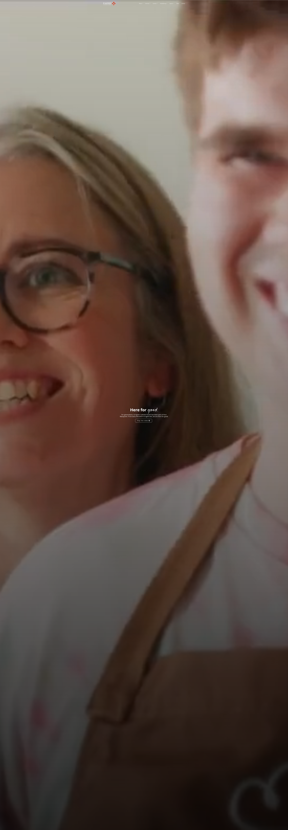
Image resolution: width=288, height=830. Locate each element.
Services (147, 3)
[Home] (109, 3)
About (140, 3)
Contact (183, 3)
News (178, 3)
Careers (155, 3)
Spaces (171, 3)
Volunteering (163, 3)
